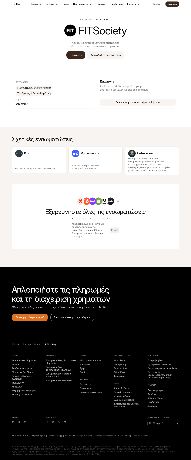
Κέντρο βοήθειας (155, 360)
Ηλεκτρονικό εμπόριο (90, 360)
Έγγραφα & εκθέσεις (124, 400)
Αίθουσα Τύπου (155, 398)
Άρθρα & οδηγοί (121, 388)
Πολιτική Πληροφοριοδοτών (107, 435)
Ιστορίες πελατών (122, 396)
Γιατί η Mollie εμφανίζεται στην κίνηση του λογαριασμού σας (160, 375)
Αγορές (83, 368)
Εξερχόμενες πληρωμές (24, 390)
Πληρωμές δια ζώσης (22, 372)
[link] (80, 201)
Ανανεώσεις (119, 360)
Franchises (85, 364)
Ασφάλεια (152, 406)
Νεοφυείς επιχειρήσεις (91, 392)
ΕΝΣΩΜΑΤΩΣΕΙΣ (87, 19)
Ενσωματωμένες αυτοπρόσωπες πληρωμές (59, 368)
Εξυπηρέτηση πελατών (159, 364)
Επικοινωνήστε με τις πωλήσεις (163, 368)
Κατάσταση (119, 376)
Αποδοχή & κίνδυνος (22, 394)
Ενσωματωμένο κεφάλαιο (59, 380)
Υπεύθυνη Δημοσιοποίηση (81, 435)
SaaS (82, 372)
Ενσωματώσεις (31, 344)
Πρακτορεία (86, 388)
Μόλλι (15, 344)
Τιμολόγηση (18, 383)
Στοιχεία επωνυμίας (124, 392)
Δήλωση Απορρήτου (58, 435)
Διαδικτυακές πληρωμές (24, 360)
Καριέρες (151, 394)
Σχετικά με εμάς (155, 390)
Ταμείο (15, 364)
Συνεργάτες (86, 384)
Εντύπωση (126, 435)
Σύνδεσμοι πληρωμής (23, 368)
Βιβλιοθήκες (119, 372)
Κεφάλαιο (17, 386)
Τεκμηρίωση (120, 364)
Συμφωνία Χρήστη (38, 435)
